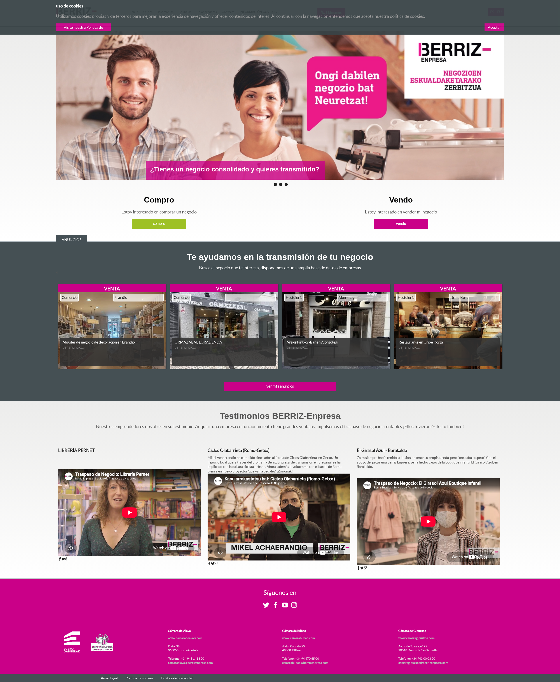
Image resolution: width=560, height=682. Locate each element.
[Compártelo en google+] (67, 559)
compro (159, 223)
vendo (401, 223)
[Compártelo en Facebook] (60, 559)
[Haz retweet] (63, 559)
